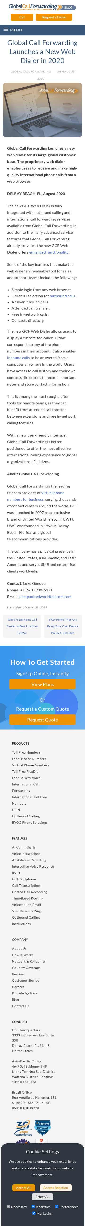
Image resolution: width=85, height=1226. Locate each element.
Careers (18, 987)
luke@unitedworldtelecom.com (45, 596)
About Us (19, 948)
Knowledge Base (25, 993)
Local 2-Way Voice (26, 778)
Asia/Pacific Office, (34, 1071)
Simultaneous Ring (26, 911)
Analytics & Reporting (29, 860)
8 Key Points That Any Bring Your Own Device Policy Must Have (62, 626)
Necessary (19, 1207)
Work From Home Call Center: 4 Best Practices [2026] (22, 626)
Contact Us (20, 1006)
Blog (15, 999)
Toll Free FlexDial (25, 771)
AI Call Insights (23, 847)
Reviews (18, 974)
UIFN (16, 810)
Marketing (45, 1213)
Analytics (43, 1207)
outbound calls (62, 295)
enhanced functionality (48, 252)
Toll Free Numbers (26, 752)
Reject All (42, 1197)
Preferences (69, 1207)
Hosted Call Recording (29, 892)
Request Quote (42, 719)
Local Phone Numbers (29, 759)
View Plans (42, 684)
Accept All (23, 1188)
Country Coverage (26, 968)
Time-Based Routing (27, 898)
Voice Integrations (26, 854)
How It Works (23, 955)
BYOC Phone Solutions (29, 822)
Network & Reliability (29, 961)
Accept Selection (55, 1188)
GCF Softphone (24, 879)
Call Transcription (26, 885)
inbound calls (18, 357)
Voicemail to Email (26, 905)
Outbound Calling (26, 816)
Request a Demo (54, 17)
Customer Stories (25, 980)
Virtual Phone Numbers (30, 765)
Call (22, 17)
